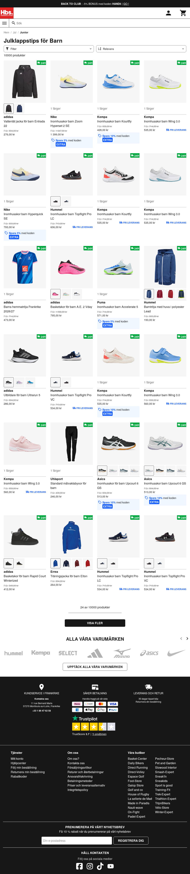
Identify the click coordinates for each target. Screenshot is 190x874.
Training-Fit (162, 790)
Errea (54, 571)
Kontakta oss (42, 698)
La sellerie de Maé (140, 798)
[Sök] (13, 23)
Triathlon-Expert (165, 798)
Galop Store (136, 785)
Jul (14, 32)
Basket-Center (137, 758)
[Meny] (4, 23)
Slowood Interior (166, 767)
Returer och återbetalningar (86, 772)
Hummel (56, 209)
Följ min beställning (24, 767)
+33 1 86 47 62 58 (41, 710)
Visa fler (95, 623)
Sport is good (164, 785)
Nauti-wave (135, 807)
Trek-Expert (162, 794)
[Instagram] (90, 866)
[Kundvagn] (183, 13)
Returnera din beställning (148, 701)
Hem (6, 32)
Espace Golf (136, 776)
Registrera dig (131, 840)
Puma (101, 302)
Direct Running (138, 767)
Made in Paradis (138, 803)
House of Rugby (138, 794)
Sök (19, 23)
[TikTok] (100, 866)
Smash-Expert (164, 772)
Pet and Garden (165, 763)
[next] (187, 639)
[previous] (181, 639)
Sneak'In (161, 776)
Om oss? (73, 758)
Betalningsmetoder (80, 781)
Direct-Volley (136, 772)
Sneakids (161, 781)
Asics (101, 479)
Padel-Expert (136, 816)
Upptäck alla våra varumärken (95, 667)
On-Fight (133, 812)
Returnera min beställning (28, 772)
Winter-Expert (164, 812)
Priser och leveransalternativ (86, 785)
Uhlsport (56, 479)
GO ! (126, 4)
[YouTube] (110, 866)
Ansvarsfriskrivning (80, 776)
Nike (53, 117)
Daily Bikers (136, 763)
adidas (8, 117)
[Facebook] (79, 866)
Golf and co (135, 790)
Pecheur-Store (164, 758)
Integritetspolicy (78, 790)
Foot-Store (135, 781)
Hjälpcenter (18, 763)
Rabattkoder (19, 776)
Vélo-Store (162, 807)
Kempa (102, 117)
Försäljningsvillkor (80, 767)
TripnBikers (162, 803)
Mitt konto (17, 758)
